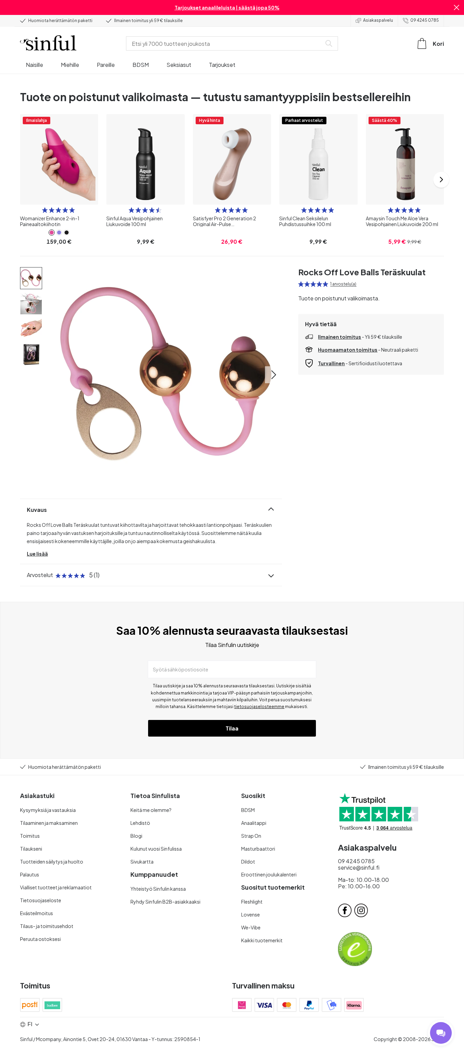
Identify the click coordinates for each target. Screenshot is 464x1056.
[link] (52, 232)
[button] (456, 7)
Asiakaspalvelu (378, 20)
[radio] (45, 210)
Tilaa (232, 728)
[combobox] (225, 43)
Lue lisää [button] (37, 554)
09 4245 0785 (424, 20)
